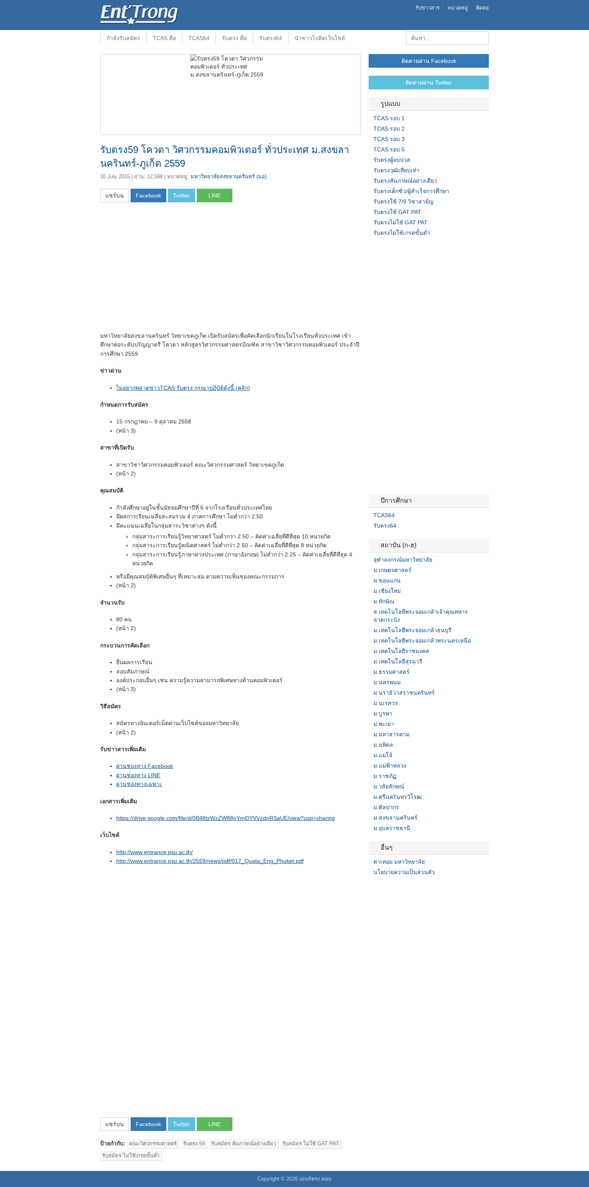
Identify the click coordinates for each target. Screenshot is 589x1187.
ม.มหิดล (383, 745)
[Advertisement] (167, 270)
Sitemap (400, 888)
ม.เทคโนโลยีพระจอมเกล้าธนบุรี (412, 630)
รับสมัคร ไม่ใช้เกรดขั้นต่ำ (130, 1156)
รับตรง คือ (234, 38)
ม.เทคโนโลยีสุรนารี (397, 661)
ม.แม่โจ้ (382, 755)
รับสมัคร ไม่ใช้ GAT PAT (310, 1144)
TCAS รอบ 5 (389, 149)
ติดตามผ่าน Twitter (428, 82)
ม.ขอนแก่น (387, 580)
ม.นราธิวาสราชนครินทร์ (404, 692)
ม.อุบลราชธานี (391, 828)
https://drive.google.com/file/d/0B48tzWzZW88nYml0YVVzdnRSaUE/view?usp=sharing (225, 818)
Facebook (372, 888)
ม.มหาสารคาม (391, 734)
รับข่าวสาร (428, 8)
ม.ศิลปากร (386, 807)
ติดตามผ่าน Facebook (428, 61)
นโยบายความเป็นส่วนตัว (404, 872)
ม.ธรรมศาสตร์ (391, 672)
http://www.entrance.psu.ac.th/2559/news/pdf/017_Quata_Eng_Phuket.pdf (210, 861)
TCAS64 (199, 38)
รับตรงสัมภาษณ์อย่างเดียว (405, 180)
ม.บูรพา (382, 713)
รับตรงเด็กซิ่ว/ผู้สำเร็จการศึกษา (411, 191)
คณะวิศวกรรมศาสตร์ (153, 1144)
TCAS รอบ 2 (389, 128)
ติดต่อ (482, 8)
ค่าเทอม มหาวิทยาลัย (399, 862)
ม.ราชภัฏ (384, 776)
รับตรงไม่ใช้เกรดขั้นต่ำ (401, 233)
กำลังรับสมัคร (123, 38)
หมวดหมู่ (458, 8)
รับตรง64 (270, 38)
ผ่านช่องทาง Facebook (144, 766)
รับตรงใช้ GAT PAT (397, 212)
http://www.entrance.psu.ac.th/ (154, 852)
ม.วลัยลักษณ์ (388, 786)
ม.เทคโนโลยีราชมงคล (401, 651)
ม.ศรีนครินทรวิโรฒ (397, 797)
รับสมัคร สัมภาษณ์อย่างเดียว (243, 1144)
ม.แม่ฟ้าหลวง (389, 765)
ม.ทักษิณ (383, 601)
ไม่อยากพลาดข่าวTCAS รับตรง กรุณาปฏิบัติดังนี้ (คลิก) (183, 388)
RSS (391, 888)
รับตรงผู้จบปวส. (392, 160)
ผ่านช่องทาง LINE (138, 775)
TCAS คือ (164, 38)
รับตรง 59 (194, 1144)
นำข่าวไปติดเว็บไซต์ (319, 38)
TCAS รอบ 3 (389, 139)
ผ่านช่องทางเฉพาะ (139, 784)
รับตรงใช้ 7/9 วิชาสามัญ (403, 201)
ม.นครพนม (387, 682)
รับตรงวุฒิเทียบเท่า (396, 170)
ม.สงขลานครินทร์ (395, 817)
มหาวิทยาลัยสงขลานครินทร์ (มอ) (228, 176)
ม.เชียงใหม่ (387, 591)
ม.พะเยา (383, 724)
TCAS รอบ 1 (389, 118)
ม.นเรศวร (385, 703)
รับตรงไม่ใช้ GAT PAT (400, 222)
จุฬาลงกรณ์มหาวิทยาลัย (402, 559)
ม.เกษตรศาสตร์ (392, 570)
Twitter (381, 888)
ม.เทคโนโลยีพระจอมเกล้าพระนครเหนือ (422, 640)
